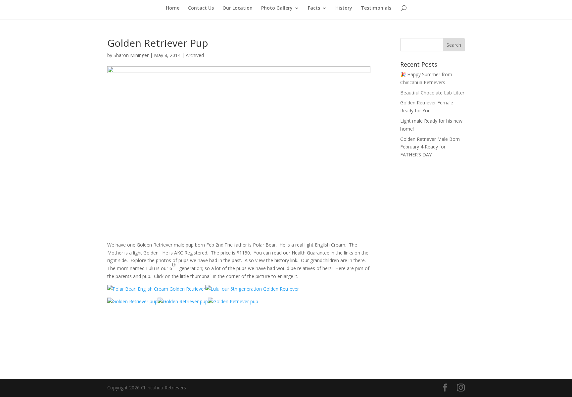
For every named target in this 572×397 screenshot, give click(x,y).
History (343, 8)
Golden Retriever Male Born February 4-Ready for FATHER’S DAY (430, 147)
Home (172, 8)
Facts (314, 8)
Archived (195, 55)
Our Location (237, 8)
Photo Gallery (277, 8)
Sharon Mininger (131, 55)
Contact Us (201, 8)
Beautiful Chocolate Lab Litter (432, 92)
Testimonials (376, 8)
